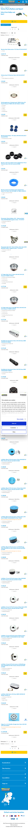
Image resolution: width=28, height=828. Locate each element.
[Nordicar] (11, 2)
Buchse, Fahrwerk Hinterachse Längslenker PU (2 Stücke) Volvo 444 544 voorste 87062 (13, 163)
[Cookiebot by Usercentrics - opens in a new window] (20, 395)
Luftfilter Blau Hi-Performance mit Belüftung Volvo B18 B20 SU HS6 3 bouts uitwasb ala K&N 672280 (13, 548)
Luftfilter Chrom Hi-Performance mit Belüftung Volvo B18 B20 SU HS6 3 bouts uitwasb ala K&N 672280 (13, 665)
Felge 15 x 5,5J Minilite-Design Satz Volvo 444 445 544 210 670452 (13, 724)
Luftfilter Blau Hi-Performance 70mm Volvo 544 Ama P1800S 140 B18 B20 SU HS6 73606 (13, 517)
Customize (13, 427)
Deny (14, 432)
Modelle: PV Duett (5, 24)
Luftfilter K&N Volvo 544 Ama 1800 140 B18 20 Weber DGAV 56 (13, 694)
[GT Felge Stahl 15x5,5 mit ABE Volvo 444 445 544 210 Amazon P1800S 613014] (14, 300)
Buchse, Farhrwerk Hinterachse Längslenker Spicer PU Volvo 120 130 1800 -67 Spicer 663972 (13, 190)
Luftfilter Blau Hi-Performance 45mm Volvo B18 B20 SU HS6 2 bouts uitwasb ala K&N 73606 (13, 488)
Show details (20, 419)
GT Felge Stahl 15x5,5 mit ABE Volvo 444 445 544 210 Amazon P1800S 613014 (13, 308)
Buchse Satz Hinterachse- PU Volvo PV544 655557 (14, 49)
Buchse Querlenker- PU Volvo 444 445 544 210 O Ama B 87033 (13, 136)
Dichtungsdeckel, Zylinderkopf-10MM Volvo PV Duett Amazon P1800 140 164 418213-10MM (13, 103)
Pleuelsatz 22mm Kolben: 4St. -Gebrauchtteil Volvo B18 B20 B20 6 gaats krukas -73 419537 (12, 219)
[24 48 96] (8, 32)
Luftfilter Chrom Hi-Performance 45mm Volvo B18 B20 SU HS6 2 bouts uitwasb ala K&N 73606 (14, 607)
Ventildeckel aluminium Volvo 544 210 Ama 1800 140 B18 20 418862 (13, 341)
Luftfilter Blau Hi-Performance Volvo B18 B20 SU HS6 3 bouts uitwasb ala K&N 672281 (13, 460)
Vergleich (14, 59)
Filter (15, 21)
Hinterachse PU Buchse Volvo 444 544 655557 (13, 75)
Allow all (14, 423)
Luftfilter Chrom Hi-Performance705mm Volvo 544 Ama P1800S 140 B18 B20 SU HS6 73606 (13, 636)
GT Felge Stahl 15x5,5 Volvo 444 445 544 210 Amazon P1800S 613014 (12, 275)
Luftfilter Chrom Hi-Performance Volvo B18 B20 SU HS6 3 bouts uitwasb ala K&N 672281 (13, 579)
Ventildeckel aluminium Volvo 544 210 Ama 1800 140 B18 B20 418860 (13, 370)
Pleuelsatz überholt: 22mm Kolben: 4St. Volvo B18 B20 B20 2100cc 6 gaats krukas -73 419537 (13, 247)
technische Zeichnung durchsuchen (14, 4)
